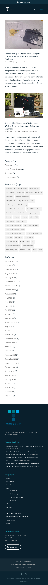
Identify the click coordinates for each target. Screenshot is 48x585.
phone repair (18, 237)
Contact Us (11, 547)
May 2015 (8, 351)
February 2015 (10, 355)
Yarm (40, 250)
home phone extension (22, 197)
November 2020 (11, 285)
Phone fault (9, 237)
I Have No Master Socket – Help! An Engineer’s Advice (24, 446)
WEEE (35, 250)
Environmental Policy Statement (17, 517)
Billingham (9, 189)
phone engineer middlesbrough (15, 229)
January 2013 (10, 379)
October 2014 (10, 367)
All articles (13, 491)
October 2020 (10, 289)
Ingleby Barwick (24, 201)
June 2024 (9, 265)
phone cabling (10, 221)
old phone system (33, 213)
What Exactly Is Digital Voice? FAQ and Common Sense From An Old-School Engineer (23, 56)
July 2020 (8, 298)
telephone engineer (11, 250)
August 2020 (10, 294)
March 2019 (9, 318)
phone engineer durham (31, 225)
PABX (31, 217)
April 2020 (9, 310)
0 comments (28, 62)
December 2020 (11, 281)
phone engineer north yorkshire (15, 233)
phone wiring (29, 237)
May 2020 (8, 306)
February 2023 (10, 269)
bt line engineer (34, 189)
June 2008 (9, 391)
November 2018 (11, 322)
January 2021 (10, 277)
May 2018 (8, 326)
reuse (27, 242)
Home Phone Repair (21, 131)
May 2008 (8, 396)
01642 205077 (24, 2)
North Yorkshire (21, 213)
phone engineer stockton (34, 233)
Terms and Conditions (13, 513)
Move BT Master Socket (34, 209)
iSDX (32, 201)
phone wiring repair (11, 242)
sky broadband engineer (13, 246)
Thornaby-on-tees (24, 250)
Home (8, 478)
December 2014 (11, 359)
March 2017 (9, 334)
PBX (36, 217)
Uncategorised (11, 177)
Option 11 (8, 217)
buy (7, 193)
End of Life (38, 193)
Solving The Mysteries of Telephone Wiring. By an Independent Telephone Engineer (22, 126)
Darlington (20, 193)
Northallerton (10, 213)
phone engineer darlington (13, 225)
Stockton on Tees (28, 246)
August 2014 (9, 371)
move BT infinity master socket (15, 209)
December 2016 (11, 338)
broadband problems (20, 189)
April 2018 (8, 330)
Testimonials (10, 520)
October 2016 (10, 342)
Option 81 (24, 217)
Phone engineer (21, 221)
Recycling (8, 173)
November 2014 (11, 363)
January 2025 (10, 261)
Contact (9, 507)
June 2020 (9, 302)
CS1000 (12, 193)
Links (8, 523)
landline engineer (11, 205)
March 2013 (9, 375)
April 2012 (8, 383)
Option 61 (16, 217)
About (8, 504)
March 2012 (9, 387)
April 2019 (8, 314)
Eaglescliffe (29, 193)
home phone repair (11, 201)
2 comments (34, 131)
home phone (9, 197)
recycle (22, 242)
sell (33, 242)
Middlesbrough (22, 205)
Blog (7, 488)
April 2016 (8, 347)
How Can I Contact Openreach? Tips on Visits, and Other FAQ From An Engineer (23, 453)
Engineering (18, 62)
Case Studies (10, 485)
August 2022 (10, 273)
